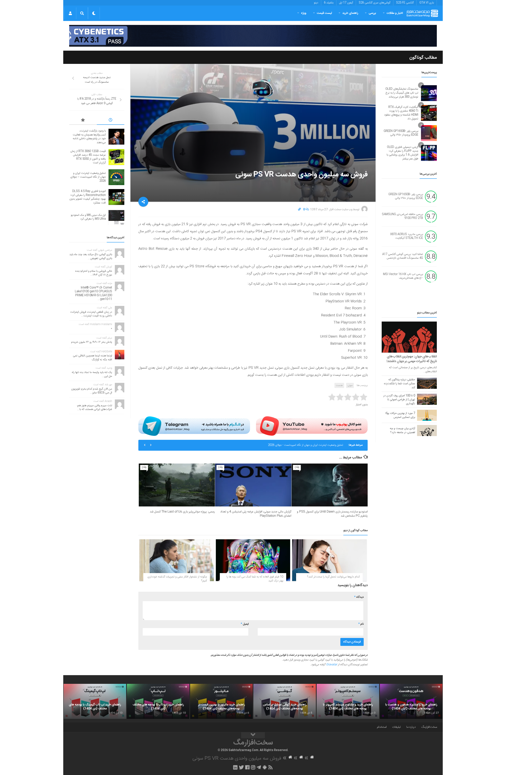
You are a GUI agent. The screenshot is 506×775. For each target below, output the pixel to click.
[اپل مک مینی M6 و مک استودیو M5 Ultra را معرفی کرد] (116, 217)
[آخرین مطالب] (111, 120)
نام (361, 624)
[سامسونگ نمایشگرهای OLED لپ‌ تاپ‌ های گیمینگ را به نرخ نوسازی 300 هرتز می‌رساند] (429, 93)
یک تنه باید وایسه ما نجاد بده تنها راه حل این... (92, 374)
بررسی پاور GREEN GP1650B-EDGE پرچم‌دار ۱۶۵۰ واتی (401, 133)
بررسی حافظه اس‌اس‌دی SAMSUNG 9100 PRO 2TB (402, 216)
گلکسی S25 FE (405, 2)
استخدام (382, 727)
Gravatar (331, 664)
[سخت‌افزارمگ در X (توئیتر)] (241, 767)
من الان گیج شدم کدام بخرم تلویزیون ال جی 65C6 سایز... (91, 391)
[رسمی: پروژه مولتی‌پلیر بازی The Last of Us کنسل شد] (177, 485)
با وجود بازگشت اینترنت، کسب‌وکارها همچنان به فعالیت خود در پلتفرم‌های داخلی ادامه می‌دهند (89, 137)
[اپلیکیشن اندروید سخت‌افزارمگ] (264, 767)
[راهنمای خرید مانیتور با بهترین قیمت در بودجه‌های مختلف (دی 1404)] (221, 701)
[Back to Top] (253, 735)
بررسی (372, 13)
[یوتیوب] (312, 426)
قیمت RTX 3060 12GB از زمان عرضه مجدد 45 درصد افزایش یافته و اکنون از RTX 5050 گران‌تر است (88, 157)
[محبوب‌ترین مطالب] (83, 120)
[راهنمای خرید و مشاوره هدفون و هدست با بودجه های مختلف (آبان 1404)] (411, 701)
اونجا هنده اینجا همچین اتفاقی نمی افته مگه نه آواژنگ (92, 357)
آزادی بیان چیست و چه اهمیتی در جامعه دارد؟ (402, 430)
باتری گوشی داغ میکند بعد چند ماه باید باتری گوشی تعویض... (90, 256)
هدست (339, 385)
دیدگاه (359, 597)
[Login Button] (70, 13)
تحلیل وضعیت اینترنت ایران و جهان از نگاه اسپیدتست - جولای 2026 (305, 440)
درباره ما (411, 727)
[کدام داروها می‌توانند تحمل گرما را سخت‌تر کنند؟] (329, 560)
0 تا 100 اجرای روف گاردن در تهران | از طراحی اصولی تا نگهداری (399, 399)
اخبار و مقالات (395, 13)
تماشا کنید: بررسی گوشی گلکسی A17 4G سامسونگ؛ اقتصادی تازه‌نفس (402, 256)
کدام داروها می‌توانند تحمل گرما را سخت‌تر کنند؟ (333, 576)
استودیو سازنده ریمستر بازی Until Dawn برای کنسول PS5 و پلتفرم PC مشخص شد (332, 513)
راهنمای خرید (350, 13)
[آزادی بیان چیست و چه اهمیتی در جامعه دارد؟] (427, 430)
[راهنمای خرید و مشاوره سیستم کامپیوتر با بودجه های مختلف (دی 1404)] (348, 701)
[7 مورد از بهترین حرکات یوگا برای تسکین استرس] (427, 415)
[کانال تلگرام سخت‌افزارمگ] (259, 767)
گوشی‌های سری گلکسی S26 (374, 2)
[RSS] (270, 767)
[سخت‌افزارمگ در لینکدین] (235, 767)
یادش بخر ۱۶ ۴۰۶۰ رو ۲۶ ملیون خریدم (91, 342)
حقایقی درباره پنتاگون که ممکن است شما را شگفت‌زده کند (399, 383)
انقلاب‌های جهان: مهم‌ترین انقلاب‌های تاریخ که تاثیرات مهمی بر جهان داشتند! (412, 359)
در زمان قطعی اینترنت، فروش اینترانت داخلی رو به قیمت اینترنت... (91, 314)
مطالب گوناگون (423, 57)
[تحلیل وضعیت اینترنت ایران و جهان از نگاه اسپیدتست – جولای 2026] (116, 177)
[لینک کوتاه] (299, 209)
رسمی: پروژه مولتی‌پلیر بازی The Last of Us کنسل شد (182, 511)
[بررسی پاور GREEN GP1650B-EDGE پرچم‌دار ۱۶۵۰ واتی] (429, 133)
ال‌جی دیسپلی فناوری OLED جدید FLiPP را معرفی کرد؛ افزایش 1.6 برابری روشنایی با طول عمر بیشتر (402, 153)
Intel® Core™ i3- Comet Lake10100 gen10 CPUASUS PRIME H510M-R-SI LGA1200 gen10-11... (93, 293)
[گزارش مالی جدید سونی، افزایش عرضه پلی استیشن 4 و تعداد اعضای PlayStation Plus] (253, 485)
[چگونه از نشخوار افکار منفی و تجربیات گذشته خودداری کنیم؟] (176, 560)
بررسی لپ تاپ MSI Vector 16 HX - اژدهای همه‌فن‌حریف (403, 276)
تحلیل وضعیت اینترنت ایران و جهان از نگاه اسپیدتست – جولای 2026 (88, 177)
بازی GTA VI (426, 2)
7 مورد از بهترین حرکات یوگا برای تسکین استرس (400, 415)
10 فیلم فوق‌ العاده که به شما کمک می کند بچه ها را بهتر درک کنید (255, 578)
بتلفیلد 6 (328, 2)
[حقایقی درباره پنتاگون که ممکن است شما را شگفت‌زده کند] (427, 383)
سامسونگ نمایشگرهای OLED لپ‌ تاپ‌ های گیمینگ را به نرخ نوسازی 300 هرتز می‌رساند (401, 93)
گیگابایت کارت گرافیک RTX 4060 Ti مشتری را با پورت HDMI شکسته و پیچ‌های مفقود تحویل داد (401, 113)
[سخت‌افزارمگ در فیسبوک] (247, 767)
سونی (349, 385)
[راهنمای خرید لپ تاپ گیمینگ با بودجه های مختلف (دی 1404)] (95, 701)
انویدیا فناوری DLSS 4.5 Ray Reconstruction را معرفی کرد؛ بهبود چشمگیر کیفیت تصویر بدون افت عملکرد (87, 197)
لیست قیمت (324, 13)
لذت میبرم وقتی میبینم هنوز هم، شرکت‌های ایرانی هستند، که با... (94, 407)
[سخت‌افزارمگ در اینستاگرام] (253, 767)
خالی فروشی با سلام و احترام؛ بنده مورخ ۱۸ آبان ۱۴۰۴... (93, 273)
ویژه (303, 13)
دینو (316, 2)
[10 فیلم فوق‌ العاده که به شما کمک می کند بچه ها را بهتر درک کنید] (253, 560)
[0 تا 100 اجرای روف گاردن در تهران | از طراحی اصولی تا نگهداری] (427, 399)
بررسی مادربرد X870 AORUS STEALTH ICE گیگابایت (406, 236)
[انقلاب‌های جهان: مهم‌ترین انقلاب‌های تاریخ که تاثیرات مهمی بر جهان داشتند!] (409, 337)
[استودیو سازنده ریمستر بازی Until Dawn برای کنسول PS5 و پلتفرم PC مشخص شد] (330, 485)
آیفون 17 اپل (346, 2)
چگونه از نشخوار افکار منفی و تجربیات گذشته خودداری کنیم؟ (177, 578)
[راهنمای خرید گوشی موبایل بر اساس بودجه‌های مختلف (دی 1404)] (284, 701)
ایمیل (245, 624)
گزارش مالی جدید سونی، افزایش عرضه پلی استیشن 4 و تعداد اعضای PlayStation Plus (255, 513)
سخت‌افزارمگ (429, 727)
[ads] (253, 36)
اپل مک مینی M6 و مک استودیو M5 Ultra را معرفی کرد (88, 217)
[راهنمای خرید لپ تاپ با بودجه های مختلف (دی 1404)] (158, 701)
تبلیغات (396, 727)
